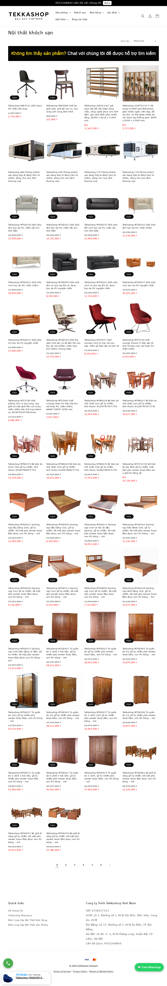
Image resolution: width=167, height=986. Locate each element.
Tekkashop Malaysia (20, 915)
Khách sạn (80, 12)
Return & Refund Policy (101, 971)
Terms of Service (62, 971)
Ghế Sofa (60, 19)
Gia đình (112, 12)
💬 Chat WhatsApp (149, 967)
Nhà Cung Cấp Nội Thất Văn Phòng (28, 925)
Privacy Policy (80, 971)
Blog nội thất (79, 19)
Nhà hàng (95, 12)
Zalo (107, 3)
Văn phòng (61, 12)
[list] (83, 961)
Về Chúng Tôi (15, 910)
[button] (142, 16)
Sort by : (125, 41)
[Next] (110, 865)
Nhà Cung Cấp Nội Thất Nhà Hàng (27, 920)
